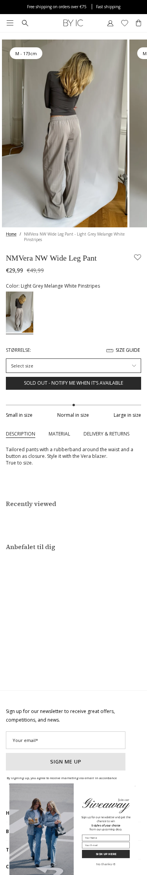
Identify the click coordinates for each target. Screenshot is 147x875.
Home (11, 234)
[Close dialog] (135, 786)
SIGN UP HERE (105, 854)
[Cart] (138, 23)
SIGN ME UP (66, 761)
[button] (137, 257)
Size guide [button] (128, 350)
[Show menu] (10, 23)
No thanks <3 (105, 864)
